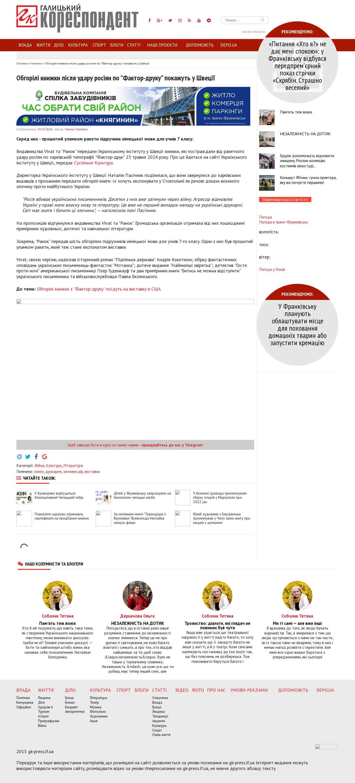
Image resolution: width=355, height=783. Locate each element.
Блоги (116, 45)
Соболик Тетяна (58, 616)
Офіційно (23, 707)
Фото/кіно (98, 711)
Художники (99, 716)
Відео (181, 690)
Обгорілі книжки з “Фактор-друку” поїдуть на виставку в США (99, 289)
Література (73, 465)
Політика (23, 697)
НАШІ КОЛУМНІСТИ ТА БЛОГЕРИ (54, 564)
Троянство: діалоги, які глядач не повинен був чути (217, 625)
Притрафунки (48, 720)
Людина (44, 697)
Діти (41, 702)
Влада (25, 45)
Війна (39, 465)
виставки (92, 471)
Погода (265, 217)
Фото (198, 690)
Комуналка (24, 702)
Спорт (99, 45)
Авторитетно (75, 711)
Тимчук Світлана (76, 129)
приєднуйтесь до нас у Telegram (172, 444)
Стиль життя (161, 734)
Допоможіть (200, 45)
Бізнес (70, 702)
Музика (95, 707)
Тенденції (160, 716)
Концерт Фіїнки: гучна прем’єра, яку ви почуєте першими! (308, 180)
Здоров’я (45, 707)
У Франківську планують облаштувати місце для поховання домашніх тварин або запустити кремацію (297, 324)
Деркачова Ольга (137, 616)
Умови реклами (254, 32)
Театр (94, 702)
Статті (134, 45)
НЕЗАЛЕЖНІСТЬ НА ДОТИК (305, 133)
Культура (78, 45)
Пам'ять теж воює (296, 111)
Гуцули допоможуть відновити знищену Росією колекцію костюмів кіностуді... (307, 160)
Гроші (69, 697)
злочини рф (73, 471)
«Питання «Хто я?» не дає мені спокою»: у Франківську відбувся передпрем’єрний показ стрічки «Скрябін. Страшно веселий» (297, 65)
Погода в (283, 221)
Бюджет (71, 707)
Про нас (216, 690)
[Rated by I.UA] (326, 747)
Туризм (43, 711)
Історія (43, 716)
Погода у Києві (272, 269)
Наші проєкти (162, 45)
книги (39, 471)
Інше (94, 720)
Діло (59, 45)
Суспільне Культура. (94, 163)
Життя (43, 45)
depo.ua (228, 45)
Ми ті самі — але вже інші (297, 623)
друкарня (53, 471)
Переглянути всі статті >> (285, 199)
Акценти (158, 720)
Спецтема (160, 697)
